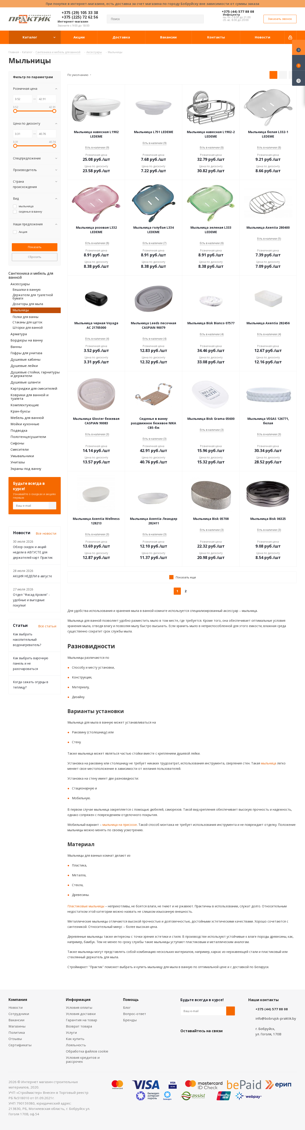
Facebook (196, 1041)
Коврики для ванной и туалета (29, 397)
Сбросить (34, 257)
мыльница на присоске (119, 824)
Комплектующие (24, 405)
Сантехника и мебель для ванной (30, 275)
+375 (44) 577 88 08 (238, 11)
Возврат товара (79, 1026)
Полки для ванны (25, 317)
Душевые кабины (25, 359)
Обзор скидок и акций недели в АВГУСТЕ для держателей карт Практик (33, 552)
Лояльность (76, 1045)
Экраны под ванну (25, 468)
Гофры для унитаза (26, 353)
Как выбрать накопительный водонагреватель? (27, 639)
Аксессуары (20, 284)
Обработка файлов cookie (87, 1051)
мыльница (268, 763)
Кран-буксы (20, 411)
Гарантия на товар (81, 1020)
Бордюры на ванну (26, 340)
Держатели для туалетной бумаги (33, 296)
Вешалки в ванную (27, 289)
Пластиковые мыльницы (85, 906)
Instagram (207, 1041)
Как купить (75, 1038)
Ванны (16, 346)
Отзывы (15, 1038)
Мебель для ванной (27, 417)
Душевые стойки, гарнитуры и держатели (35, 374)
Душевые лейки (24, 365)
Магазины (16, 1026)
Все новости (46, 533)
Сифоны (17, 443)
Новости (15, 1007)
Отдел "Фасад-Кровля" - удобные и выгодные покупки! (31, 599)
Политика (16, 1032)
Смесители (19, 449)
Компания (17, 999)
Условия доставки (81, 1013)
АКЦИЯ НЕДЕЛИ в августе (32, 576)
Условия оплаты (79, 1007)
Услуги (71, 1032)
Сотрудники (18, 1013)
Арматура (18, 334)
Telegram (218, 1041)
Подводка (18, 430)
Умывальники (22, 456)
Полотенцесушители (28, 436)
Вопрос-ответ (134, 1013)
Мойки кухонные (24, 424)
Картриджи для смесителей (33, 388)
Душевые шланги (25, 382)
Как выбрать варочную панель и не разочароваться (30, 663)
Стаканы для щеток (27, 322)
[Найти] (198, 19)
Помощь (131, 999)
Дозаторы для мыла (28, 304)
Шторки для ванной (28, 327)
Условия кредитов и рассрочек (83, 1059)
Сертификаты (19, 1045)
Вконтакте (184, 1041)
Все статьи (47, 626)
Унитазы (17, 462)
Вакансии (16, 1020)
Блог (127, 1007)
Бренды (130, 1020)
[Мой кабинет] (290, 37)
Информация (78, 999)
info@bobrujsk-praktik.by (275, 1018)
